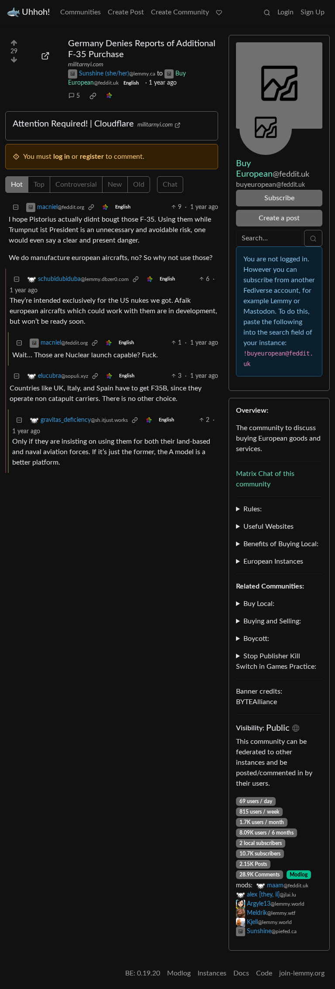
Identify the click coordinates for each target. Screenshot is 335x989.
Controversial (76, 184)
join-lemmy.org (302, 973)
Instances (212, 973)
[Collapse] (16, 207)
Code (264, 973)
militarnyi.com (85, 65)
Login (285, 12)
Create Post (126, 12)
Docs (241, 973)
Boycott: (256, 638)
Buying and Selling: (272, 621)
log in (61, 156)
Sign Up (313, 12)
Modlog (299, 874)
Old (138, 184)
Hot (17, 184)
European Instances (273, 561)
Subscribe (279, 198)
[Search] (267, 12)
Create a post (279, 218)
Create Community (180, 12)
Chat (170, 184)
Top (39, 184)
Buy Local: (258, 603)
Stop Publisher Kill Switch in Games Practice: (276, 661)
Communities (80, 12)
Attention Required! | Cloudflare (73, 124)
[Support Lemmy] (219, 12)
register (92, 156)
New (115, 184)
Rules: (252, 509)
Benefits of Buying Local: (280, 544)
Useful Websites (268, 526)
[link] (93, 96)
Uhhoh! (36, 12)
